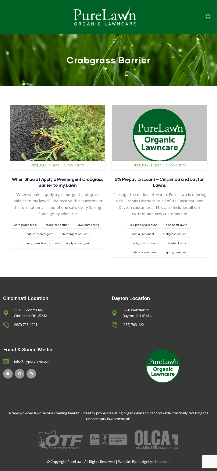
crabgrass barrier (57, 225)
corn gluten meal (25, 225)
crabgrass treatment (145, 243)
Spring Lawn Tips (35, 243)
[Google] (19, 374)
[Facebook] (8, 374)
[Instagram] (31, 374)
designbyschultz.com (154, 461)
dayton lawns (177, 243)
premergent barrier (74, 234)
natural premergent (39, 234)
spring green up (176, 252)
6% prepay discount (143, 225)
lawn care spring (88, 225)
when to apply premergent (72, 243)
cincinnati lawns (176, 225)
